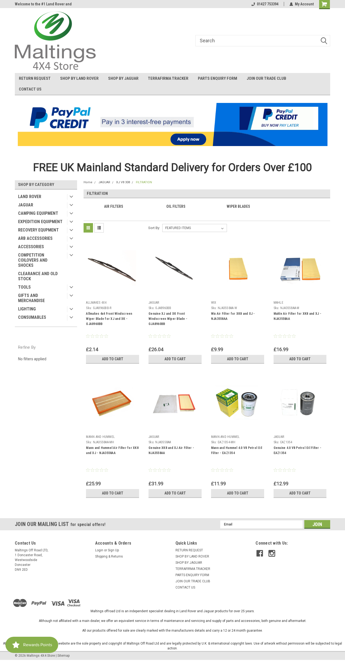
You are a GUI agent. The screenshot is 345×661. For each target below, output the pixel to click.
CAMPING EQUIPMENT (38, 213)
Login (99, 550)
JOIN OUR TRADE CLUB (266, 78)
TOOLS (24, 287)
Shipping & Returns (109, 556)
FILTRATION (144, 182)
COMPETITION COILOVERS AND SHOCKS (32, 260)
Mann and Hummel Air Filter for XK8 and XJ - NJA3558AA (112, 450)
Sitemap (63, 655)
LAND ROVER (29, 196)
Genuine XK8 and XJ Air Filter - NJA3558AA (171, 450)
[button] (172, 124)
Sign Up (113, 550)
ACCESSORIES (31, 246)
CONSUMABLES (32, 317)
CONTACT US (30, 89)
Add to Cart (112, 359)
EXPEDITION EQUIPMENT (40, 221)
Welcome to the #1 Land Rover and (43, 4)
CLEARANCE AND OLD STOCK (38, 276)
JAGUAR (25, 204)
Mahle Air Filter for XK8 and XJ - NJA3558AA (297, 316)
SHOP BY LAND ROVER (79, 78)
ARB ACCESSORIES (35, 238)
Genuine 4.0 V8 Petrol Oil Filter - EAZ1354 (298, 450)
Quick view (113, 294)
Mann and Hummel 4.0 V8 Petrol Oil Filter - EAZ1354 (236, 450)
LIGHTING (27, 309)
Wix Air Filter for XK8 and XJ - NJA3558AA (233, 316)
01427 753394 (267, 4)
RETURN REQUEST (35, 78)
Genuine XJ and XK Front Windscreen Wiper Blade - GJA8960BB (168, 319)
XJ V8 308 (123, 182)
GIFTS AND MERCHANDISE (31, 298)
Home (88, 182)
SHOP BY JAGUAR (123, 78)
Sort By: (154, 228)
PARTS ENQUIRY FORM (217, 78)
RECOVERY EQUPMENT (38, 230)
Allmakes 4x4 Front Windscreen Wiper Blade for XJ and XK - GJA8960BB (109, 319)
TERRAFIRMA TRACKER (168, 78)
